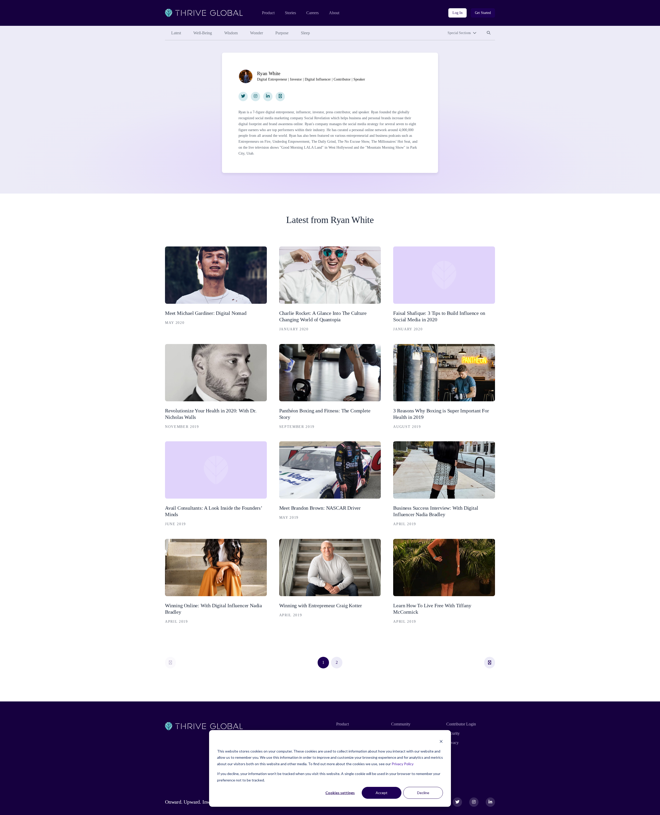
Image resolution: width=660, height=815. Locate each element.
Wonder (256, 33)
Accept (381, 792)
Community (400, 724)
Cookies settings (340, 792)
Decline (423, 792)
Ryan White (268, 73)
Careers (312, 13)
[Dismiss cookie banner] (441, 741)
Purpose (281, 33)
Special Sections (459, 33)
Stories (290, 13)
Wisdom (231, 33)
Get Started (483, 13)
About (334, 13)
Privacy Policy (403, 764)
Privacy (452, 742)
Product (268, 13)
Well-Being (202, 33)
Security (453, 733)
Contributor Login (461, 724)
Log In (457, 13)
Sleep (305, 33)
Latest (176, 33)
